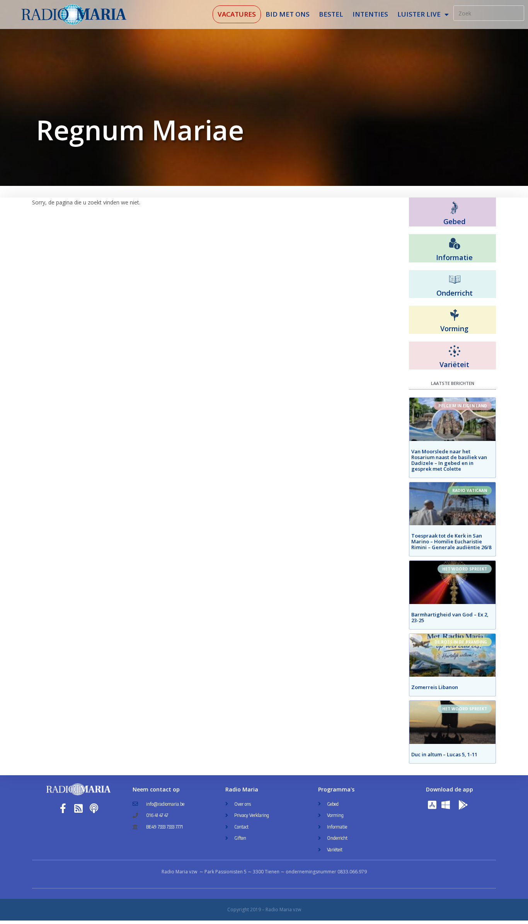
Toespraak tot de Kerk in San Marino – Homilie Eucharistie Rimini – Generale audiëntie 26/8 (451, 541)
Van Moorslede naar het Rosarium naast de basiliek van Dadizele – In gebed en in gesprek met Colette (449, 460)
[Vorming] (454, 315)
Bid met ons (288, 14)
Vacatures (237, 14)
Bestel (331, 14)
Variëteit (454, 364)
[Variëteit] (454, 351)
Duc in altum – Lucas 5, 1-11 (444, 754)
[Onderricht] (454, 280)
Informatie (454, 257)
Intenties (370, 14)
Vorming (454, 328)
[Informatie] (454, 244)
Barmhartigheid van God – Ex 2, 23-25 (450, 617)
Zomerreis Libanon (434, 687)
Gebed (454, 221)
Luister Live (419, 14)
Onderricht (454, 293)
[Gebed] (454, 207)
